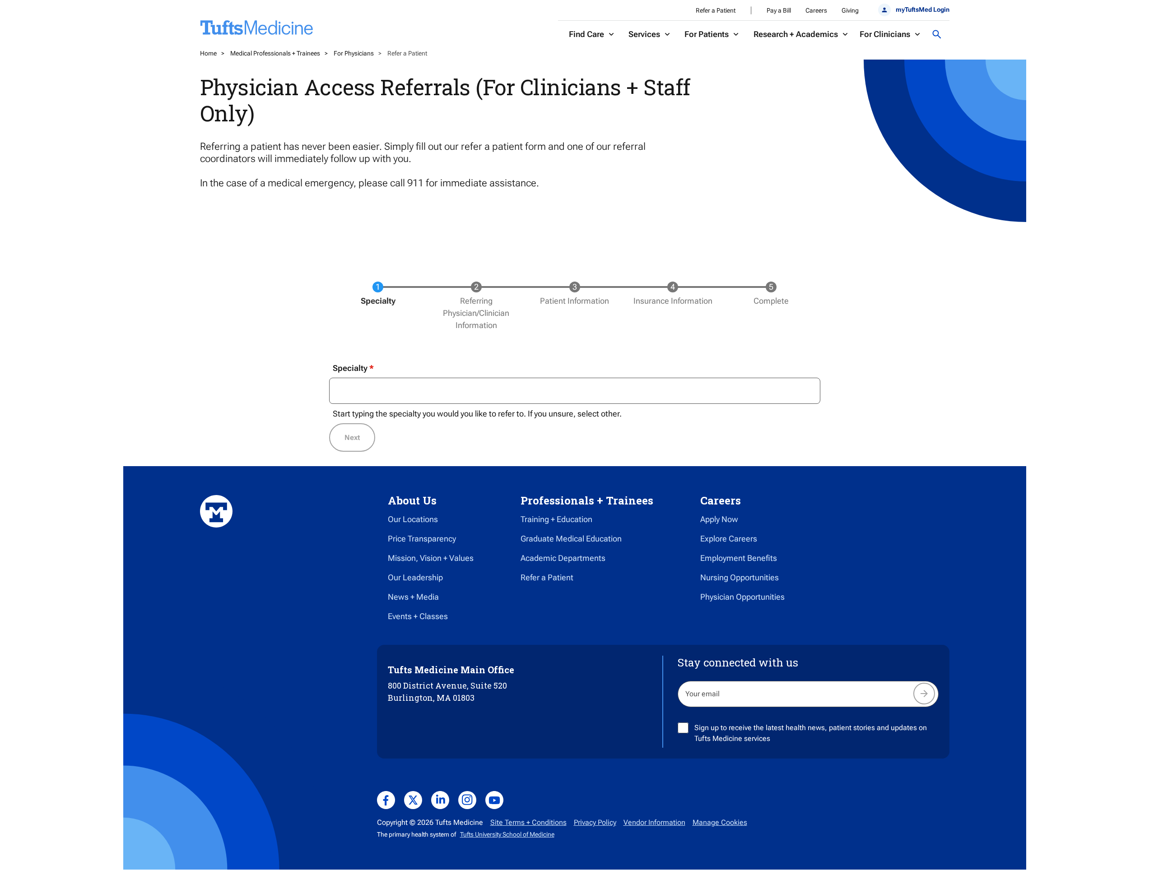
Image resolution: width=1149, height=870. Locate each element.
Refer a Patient (715, 10)
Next (352, 437)
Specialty (350, 368)
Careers (816, 10)
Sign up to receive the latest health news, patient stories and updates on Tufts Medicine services (810, 733)
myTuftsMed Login (922, 9)
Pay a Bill (779, 10)
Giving (850, 10)
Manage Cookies (720, 822)
